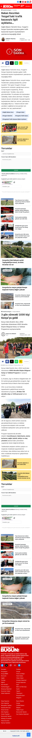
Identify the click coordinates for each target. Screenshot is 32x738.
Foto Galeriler (5, 703)
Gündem (15, 10)
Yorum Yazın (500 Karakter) (8, 157)
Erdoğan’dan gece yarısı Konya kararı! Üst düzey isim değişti (21, 227)
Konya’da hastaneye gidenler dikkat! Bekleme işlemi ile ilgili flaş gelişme (22, 210)
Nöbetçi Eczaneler (6, 718)
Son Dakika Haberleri (22, 714)
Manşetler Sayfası (6, 705)
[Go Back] (28, 735)
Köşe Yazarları (5, 701)
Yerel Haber (19, 676)
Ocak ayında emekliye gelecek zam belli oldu (21, 218)
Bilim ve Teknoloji (21, 687)
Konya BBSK (4, 674)
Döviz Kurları (5, 710)
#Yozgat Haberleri (7, 115)
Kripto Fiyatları (5, 714)
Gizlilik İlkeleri (20, 705)
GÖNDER (16, 170)
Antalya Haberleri (21, 680)
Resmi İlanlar (20, 701)
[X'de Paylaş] (12, 63)
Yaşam (18, 691)
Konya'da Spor (20, 695)
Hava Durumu (5, 721)
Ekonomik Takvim (6, 716)
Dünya (18, 671)
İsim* (2, 151)
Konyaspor (4, 671)
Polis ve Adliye (20, 674)
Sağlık (3, 678)
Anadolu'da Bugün (6, 10)
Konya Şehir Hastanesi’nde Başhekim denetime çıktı (22, 638)
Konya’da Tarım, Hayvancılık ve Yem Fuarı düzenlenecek (22, 304)
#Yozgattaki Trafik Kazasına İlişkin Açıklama (14, 119)
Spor (17, 684)
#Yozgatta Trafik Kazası (21, 115)
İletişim (18, 707)
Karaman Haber (5, 691)
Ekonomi (3, 676)
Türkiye (3, 680)
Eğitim (3, 682)
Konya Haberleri (16, 311)
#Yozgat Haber (20, 112)
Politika (18, 669)
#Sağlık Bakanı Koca (8, 112)
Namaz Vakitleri (5, 723)
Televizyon (19, 693)
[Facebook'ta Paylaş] (7, 63)
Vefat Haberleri (5, 693)
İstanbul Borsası (6, 707)
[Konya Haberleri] (16, 249)
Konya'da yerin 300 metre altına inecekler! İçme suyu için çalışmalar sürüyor (22, 235)
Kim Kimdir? (4, 684)
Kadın (18, 689)
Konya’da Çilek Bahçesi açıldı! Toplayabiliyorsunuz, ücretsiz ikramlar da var (13, 262)
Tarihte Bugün (5, 687)
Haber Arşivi (19, 710)
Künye (18, 703)
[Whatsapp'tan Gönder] (16, 63)
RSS (5, 731)
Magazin (18, 697)
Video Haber (20, 678)
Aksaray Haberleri (6, 689)
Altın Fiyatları (5, 712)
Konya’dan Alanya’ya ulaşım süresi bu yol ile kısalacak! (22, 295)
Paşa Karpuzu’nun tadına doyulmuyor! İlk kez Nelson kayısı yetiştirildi (22, 201)
